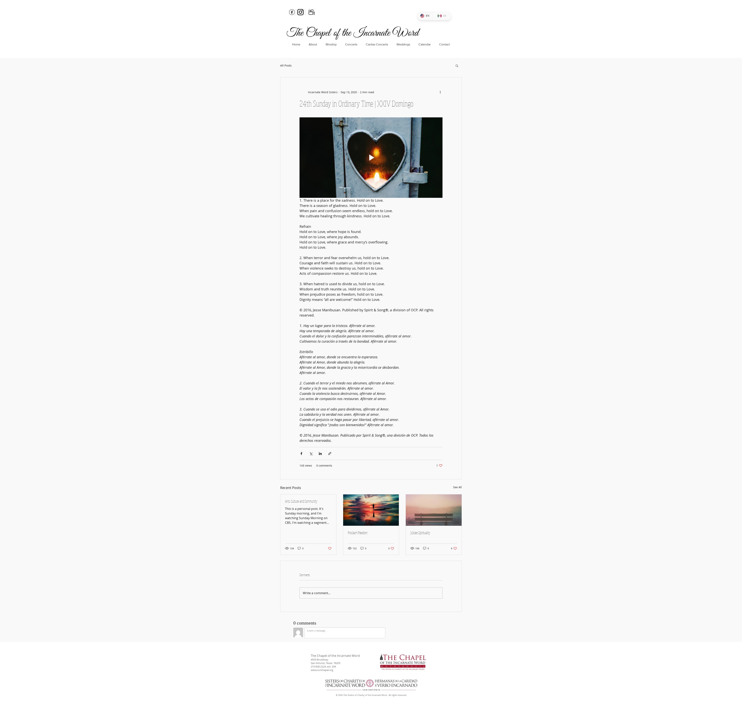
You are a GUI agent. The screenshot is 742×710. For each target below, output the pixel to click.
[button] (457, 65)
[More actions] (440, 92)
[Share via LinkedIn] (320, 453)
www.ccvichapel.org (322, 670)
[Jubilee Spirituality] (434, 510)
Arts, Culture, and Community (301, 501)
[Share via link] (330, 453)
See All (457, 487)
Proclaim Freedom (358, 533)
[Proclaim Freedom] (371, 510)
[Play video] (371, 157)
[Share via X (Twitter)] (311, 453)
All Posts (286, 65)
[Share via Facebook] (301, 453)
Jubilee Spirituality (420, 533)
